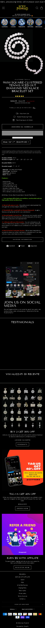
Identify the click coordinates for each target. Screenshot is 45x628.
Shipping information (22, 239)
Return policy (22, 590)
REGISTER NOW (22, 567)
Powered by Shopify (22, 626)
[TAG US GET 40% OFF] (22, 470)
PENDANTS (22, 444)
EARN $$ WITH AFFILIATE (22, 577)
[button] (19, 96)
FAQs (22, 582)
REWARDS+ (22, 574)
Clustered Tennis (22, 79)
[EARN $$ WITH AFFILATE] (22, 534)
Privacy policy (22, 593)
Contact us (22, 599)
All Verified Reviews (22, 585)
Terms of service (22, 596)
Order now (22, 508)
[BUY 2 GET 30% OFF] (22, 408)
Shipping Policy (22, 588)
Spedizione (17, 102)
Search (22, 579)
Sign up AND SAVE (22, 604)
